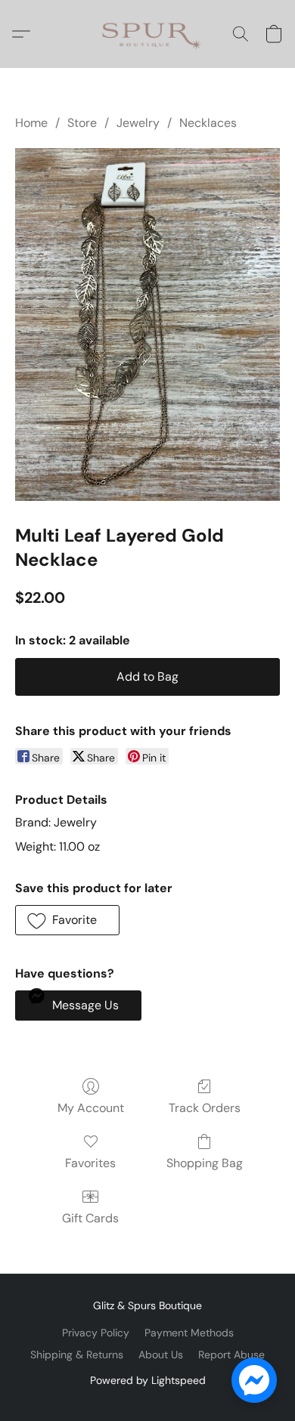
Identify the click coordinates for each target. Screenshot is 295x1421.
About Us (160, 1354)
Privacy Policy (95, 1332)
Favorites (90, 1163)
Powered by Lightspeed (148, 1380)
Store (82, 123)
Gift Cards (90, 1218)
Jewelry (138, 123)
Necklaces (208, 123)
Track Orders (205, 1108)
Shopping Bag (204, 1163)
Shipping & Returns (76, 1354)
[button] (147, 34)
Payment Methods (189, 1332)
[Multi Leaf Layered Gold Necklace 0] (147, 324)
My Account (90, 1108)
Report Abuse (231, 1354)
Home (31, 123)
